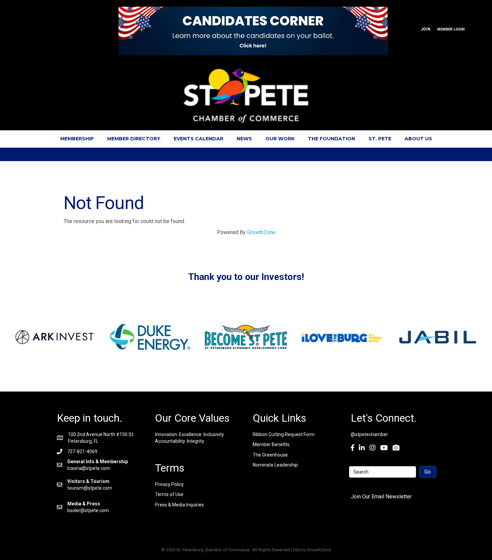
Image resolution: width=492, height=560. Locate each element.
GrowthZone (261, 232)
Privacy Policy (169, 484)
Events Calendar (198, 139)
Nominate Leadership (275, 465)
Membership (77, 139)
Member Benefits (271, 444)
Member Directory (133, 139)
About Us (418, 139)
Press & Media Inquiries (179, 504)
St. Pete (379, 139)
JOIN (425, 29)
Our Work (280, 139)
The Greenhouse (270, 455)
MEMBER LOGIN (451, 29)
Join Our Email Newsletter (381, 496)
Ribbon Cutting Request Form (284, 434)
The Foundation (331, 139)
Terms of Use (169, 494)
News (244, 139)
